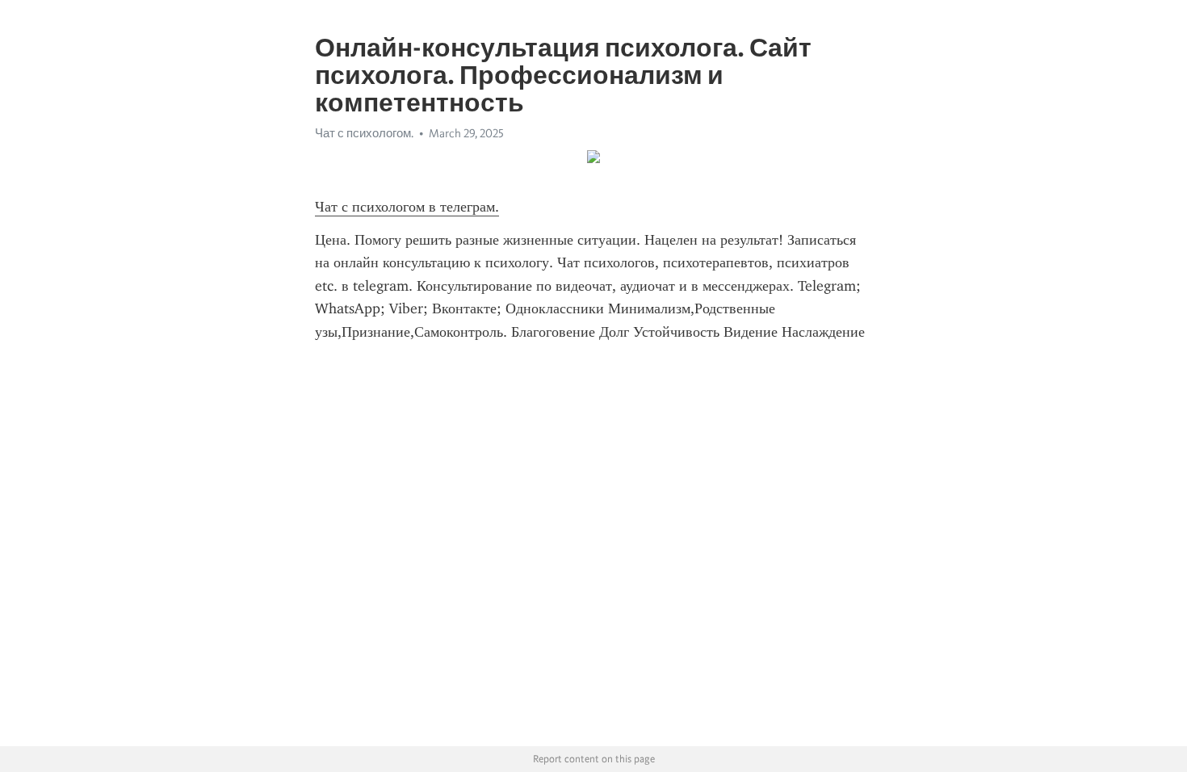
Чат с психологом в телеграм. (407, 207)
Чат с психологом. (364, 133)
